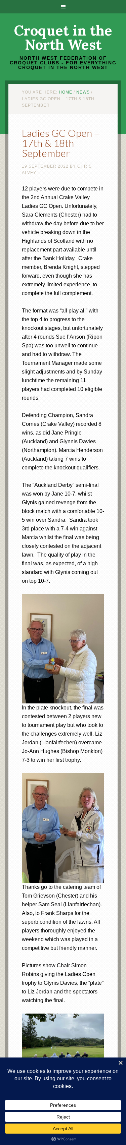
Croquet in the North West (63, 37)
